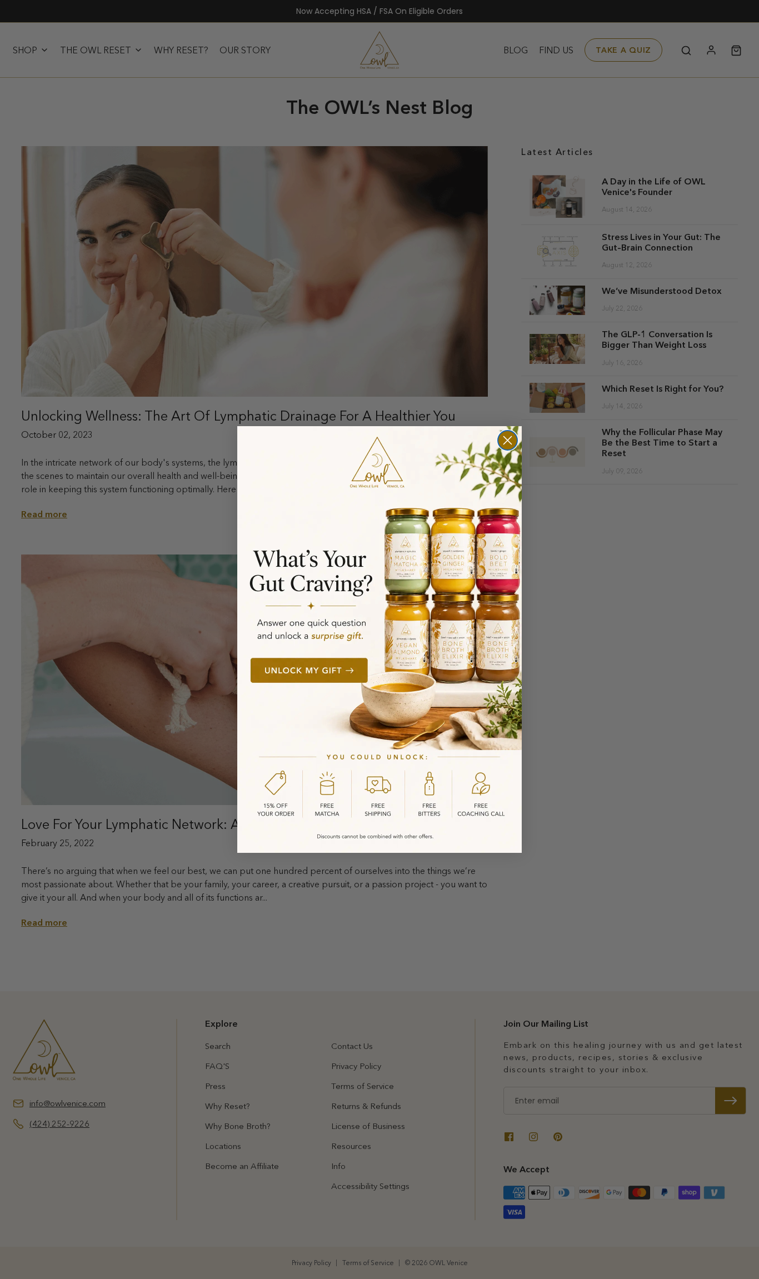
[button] (379, 639)
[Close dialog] (507, 440)
